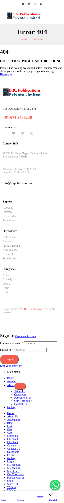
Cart (9, 426)
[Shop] (3, 494)
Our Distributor (22, 400)
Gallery (11, 407)
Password (6, 349)
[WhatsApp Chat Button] (55, 485)
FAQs (10, 455)
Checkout (12, 439)
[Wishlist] (50, 494)
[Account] (19, 494)
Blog (10, 422)
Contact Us (20, 404)
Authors (11, 381)
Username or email (11, 343)
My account (13, 464)
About (10, 385)
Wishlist (53, 500)
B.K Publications (33, 309)
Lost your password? (11, 365)
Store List (12, 484)
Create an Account (25, 336)
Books (10, 377)
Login (9, 359)
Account (21, 500)
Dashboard (13, 451)
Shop (3, 500)
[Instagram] (35, 4)
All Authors (13, 419)
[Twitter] (29, 4)
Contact (11, 445)
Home (24, 39)
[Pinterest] (41, 4)
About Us (19, 391)
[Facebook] (23, 4)
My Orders (13, 471)
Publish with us (22, 397)
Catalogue (20, 394)
